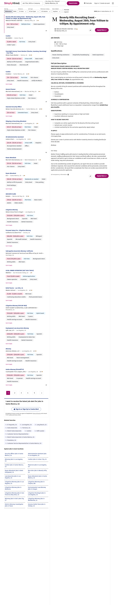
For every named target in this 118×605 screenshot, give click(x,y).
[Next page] (42, 393)
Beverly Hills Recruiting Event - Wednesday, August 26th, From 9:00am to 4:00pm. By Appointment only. (25, 17)
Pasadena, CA (11, 440)
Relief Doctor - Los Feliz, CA (14, 288)
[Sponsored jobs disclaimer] (113, 11)
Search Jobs (73, 3)
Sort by (6, 9)
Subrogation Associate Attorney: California (19, 251)
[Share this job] (90, 30)
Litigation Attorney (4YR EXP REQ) (16, 305)
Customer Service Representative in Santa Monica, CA (24, 443)
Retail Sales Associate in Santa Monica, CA (20, 437)
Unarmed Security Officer (14, 107)
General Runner (11, 89)
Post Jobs (89, 3)
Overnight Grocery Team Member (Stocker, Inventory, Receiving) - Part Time (26, 52)
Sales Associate (12, 428)
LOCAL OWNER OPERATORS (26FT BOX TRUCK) (20, 270)
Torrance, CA (26, 428)
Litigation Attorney (12, 210)
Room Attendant (11, 157)
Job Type (30, 9)
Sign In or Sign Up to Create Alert (27, 409)
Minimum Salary (45, 9)
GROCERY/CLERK (11, 194)
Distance (20, 9)
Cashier (8, 36)
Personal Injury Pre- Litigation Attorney (18, 230)
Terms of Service (37, 413)
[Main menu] (113, 3)
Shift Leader (40, 431)
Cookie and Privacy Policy (15, 414)
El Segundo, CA (12, 424)
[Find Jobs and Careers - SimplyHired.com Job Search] (12, 3)
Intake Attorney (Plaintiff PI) (15, 369)
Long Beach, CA (41, 424)
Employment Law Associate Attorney (17, 328)
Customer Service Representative (17, 434)
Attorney (8, 349)
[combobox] (32, 3)
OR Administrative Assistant (15, 137)
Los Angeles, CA (27, 424)
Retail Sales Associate (14, 431)
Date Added (55, 9)
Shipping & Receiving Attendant (16, 121)
